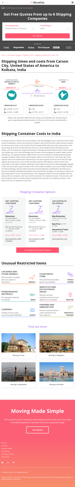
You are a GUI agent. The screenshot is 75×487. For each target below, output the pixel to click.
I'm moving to (45, 25)
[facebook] (2, 463)
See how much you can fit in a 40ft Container (37, 229)
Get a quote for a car (59, 239)
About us (4, 443)
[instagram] (14, 463)
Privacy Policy (5, 451)
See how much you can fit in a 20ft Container (13, 229)
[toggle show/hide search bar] (2, 2)
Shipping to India (28, 55)
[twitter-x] (8, 463)
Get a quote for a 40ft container (36, 240)
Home (3, 55)
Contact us (4, 446)
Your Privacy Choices (7, 454)
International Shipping (14, 55)
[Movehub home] (37, 2)
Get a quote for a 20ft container (13, 240)
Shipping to (63, 81)
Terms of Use (5, 457)
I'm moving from (11, 25)
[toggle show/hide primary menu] (73, 2)
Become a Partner (6, 448)
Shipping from (11, 82)
